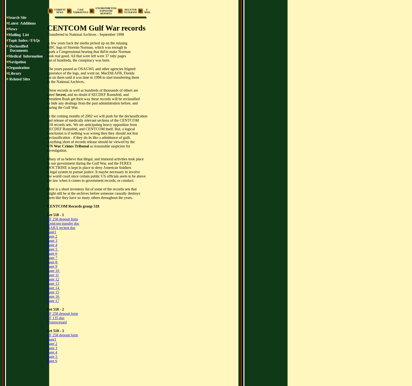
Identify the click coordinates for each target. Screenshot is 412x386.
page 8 (52, 262)
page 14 (53, 288)
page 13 (53, 284)
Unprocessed (57, 322)
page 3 (52, 241)
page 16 (53, 296)
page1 (51, 232)
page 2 (52, 236)
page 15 (53, 292)
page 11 (53, 275)
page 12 (53, 279)
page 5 (52, 249)
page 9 (52, 266)
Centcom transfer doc (63, 223)
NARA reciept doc (61, 228)
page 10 (53, 271)
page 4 (52, 245)
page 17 (53, 301)
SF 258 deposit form (62, 219)
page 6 (52, 253)
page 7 (52, 258)
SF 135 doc (56, 318)
